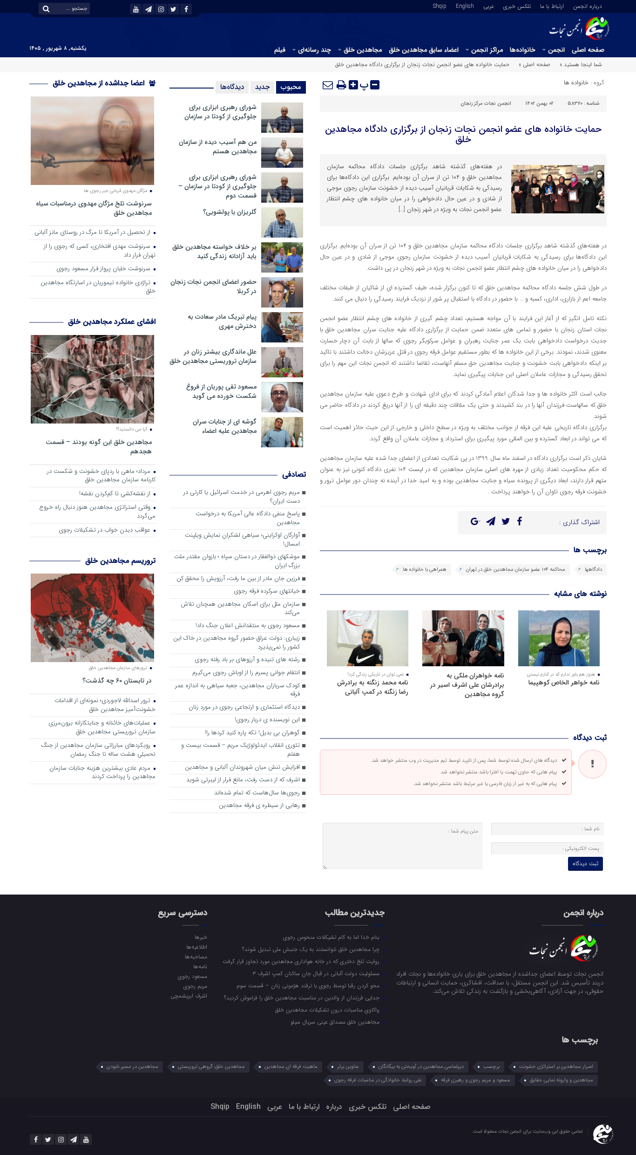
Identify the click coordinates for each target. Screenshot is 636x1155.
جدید (262, 87)
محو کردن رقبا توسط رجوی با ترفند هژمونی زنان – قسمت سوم (309, 985)
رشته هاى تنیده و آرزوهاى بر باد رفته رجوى (247, 660)
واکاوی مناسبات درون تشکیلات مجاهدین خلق (328, 1009)
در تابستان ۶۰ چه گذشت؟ (117, 680)
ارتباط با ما (552, 5)
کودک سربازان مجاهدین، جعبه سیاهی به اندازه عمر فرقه (237, 690)
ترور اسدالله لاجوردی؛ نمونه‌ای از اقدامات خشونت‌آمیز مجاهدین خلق (105, 705)
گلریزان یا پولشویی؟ (230, 212)
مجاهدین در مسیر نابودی (132, 1067)
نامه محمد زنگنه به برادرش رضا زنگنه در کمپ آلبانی (372, 687)
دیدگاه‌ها (232, 87)
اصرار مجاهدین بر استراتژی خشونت (556, 1067)
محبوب (291, 87)
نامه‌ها (200, 966)
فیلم (279, 50)
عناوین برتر (348, 1067)
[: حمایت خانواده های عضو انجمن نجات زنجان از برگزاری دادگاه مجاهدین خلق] (328, 84)
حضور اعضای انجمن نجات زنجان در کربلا (213, 286)
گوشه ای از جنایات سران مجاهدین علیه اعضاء (225, 426)
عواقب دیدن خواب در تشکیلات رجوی (105, 530)
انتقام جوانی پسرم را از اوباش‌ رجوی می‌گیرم (246, 673)
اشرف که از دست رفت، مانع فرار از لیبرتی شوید (243, 780)
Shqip (440, 5)
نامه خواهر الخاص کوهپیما (564, 682)
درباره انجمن (587, 5)
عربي (488, 5)
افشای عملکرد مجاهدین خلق (112, 322)
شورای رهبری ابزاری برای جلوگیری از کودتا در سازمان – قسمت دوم (217, 186)
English (465, 5)
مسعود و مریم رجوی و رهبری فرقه (475, 1080)
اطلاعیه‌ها (196, 947)
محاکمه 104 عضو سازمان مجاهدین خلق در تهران (515, 570)
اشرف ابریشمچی (188, 995)
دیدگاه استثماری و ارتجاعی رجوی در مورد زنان (244, 707)
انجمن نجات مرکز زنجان (485, 104)
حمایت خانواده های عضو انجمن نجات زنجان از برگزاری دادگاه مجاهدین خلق (463, 134)
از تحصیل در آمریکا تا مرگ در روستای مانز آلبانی (93, 232)
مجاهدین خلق (363, 50)
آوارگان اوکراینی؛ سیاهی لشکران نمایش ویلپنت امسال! (242, 540)
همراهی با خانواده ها (425, 570)
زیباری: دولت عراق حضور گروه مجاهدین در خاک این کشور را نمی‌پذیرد (236, 643)
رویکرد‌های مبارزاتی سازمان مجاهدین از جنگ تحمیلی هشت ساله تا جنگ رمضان (98, 750)
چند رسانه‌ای (314, 50)
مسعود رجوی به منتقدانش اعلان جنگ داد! (248, 626)
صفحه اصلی (588, 50)
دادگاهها (593, 570)
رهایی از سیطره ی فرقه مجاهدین (259, 805)
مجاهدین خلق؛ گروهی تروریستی (211, 1067)
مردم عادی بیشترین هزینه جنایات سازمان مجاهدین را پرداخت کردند (102, 773)
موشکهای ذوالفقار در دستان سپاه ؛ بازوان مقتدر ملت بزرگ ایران (237, 561)
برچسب (491, 1067)
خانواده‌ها (522, 50)
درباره (334, 1107)
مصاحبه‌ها (196, 956)
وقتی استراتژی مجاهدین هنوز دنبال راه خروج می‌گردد (97, 512)
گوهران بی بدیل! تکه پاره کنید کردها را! (252, 733)
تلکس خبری (517, 5)
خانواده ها (576, 83)
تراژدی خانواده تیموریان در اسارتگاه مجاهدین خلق (98, 287)
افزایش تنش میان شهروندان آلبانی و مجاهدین (242, 767)
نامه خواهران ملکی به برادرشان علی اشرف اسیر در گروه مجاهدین (467, 684)
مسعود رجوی (192, 976)
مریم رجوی (195, 986)
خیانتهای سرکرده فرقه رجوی (267, 591)
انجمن (556, 50)
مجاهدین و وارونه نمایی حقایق (561, 1080)
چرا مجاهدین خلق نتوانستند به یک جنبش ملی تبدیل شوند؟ (311, 949)
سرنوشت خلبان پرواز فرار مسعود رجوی (104, 269)
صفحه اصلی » (534, 64)
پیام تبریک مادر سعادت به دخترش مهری (222, 321)
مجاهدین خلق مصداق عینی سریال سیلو (336, 1022)
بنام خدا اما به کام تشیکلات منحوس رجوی (332, 937)
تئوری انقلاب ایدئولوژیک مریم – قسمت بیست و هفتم (240, 750)
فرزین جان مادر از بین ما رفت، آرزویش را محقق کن (238, 578)
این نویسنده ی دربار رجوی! (267, 720)
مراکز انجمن (487, 50)
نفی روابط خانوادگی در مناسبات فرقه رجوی (377, 1080)
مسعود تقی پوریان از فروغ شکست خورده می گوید (221, 391)
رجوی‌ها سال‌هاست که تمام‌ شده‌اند (257, 793)
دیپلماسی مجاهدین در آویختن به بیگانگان (421, 1067)
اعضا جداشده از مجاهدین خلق (100, 83)
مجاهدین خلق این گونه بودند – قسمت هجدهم (99, 446)
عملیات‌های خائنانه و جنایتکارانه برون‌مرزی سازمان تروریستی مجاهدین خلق (102, 728)
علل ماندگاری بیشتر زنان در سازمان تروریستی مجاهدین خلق (213, 356)
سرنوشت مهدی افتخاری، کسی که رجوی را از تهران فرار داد (100, 251)
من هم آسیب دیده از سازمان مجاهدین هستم (218, 147)
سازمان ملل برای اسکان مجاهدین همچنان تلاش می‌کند (240, 609)
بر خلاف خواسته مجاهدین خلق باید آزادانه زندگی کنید (214, 251)
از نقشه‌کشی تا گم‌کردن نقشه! (115, 494)
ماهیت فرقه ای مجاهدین (291, 1067)
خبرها (201, 937)
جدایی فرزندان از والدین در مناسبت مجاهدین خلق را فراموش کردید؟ (302, 997)
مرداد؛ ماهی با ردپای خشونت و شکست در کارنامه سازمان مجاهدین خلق (101, 476)
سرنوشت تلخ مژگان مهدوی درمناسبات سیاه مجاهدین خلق (94, 208)
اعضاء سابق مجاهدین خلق (424, 50)
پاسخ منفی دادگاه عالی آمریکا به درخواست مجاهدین (248, 518)
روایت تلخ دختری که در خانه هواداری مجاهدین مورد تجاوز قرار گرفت (302, 961)
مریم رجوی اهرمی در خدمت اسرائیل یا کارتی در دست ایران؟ (241, 497)
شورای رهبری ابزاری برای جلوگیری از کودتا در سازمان (220, 112)
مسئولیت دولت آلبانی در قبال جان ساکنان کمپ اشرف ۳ (316, 973)
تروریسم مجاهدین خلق (120, 561)
